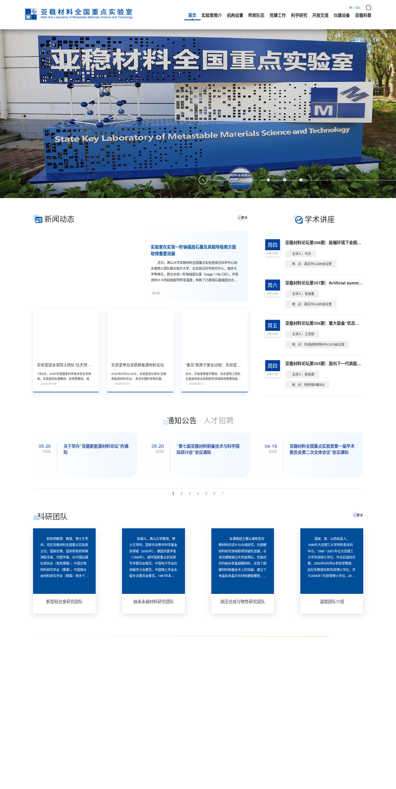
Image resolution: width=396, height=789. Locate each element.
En (358, 7)
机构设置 (235, 15)
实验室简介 (211, 15)
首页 (192, 15)
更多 (244, 217)
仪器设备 (342, 15)
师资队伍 (256, 15)
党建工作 (278, 15)
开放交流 (320, 15)
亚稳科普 (363, 15)
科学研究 (299, 15)
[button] (241, 180)
